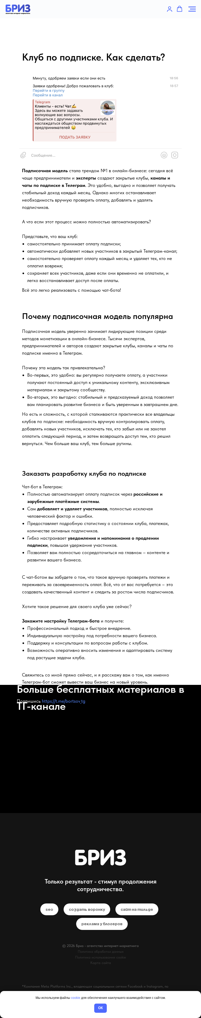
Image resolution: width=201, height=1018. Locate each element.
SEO (49, 909)
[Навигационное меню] (192, 9)
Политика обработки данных (101, 951)
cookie (75, 998)
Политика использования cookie (100, 957)
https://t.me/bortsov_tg (63, 701)
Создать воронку (87, 909)
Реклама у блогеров (101, 924)
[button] (169, 9)
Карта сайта (100, 963)
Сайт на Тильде (137, 909)
